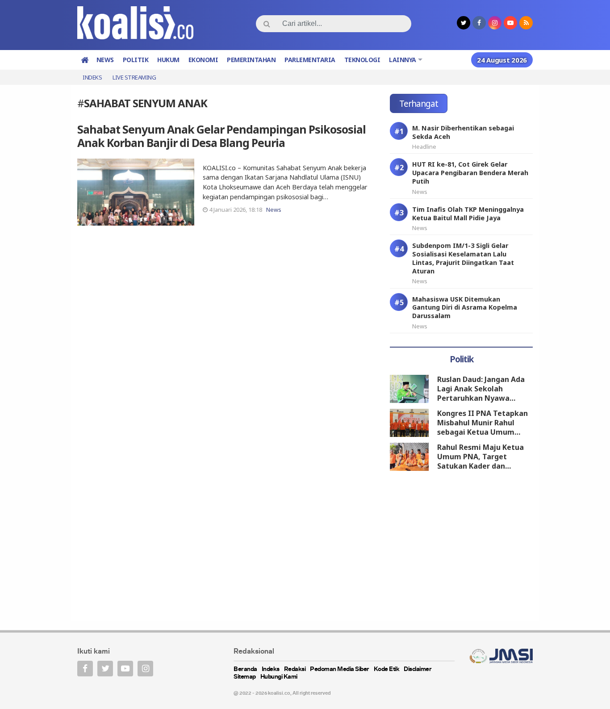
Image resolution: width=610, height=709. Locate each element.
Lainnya (402, 59)
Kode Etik (387, 669)
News (105, 59)
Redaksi (295, 669)
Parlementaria (309, 59)
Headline (424, 147)
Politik (136, 59)
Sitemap (245, 677)
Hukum (168, 59)
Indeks (92, 77)
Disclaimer (417, 669)
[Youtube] (125, 668)
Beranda (245, 669)
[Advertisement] (461, 547)
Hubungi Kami (278, 677)
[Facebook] (85, 668)
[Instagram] (145, 668)
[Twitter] (105, 668)
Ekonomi (203, 59)
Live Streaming (134, 77)
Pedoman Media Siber (339, 669)
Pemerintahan (251, 59)
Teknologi (362, 59)
